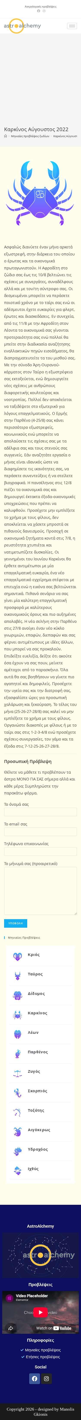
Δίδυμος (36, 993)
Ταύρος (35, 974)
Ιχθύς (33, 1168)
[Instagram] (46, 1378)
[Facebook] (34, 1378)
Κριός (34, 954)
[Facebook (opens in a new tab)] (38, 11)
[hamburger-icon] (72, 26)
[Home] (5, 136)
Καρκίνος (37, 1013)
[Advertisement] (40, 83)
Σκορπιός (37, 1091)
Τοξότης (36, 1110)
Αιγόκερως (39, 1130)
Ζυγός (34, 1071)
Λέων (33, 1032)
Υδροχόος (38, 1149)
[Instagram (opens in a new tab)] (43, 11)
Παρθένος (38, 1052)
